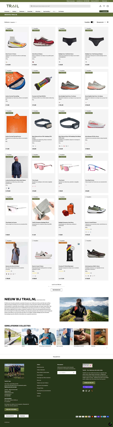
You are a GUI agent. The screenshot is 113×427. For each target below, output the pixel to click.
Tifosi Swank (35, 180)
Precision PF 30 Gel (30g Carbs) (66, 266)
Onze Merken (40, 375)
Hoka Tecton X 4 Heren (11, 53)
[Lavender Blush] (35, 186)
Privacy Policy (40, 388)
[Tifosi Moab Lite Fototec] (17, 209)
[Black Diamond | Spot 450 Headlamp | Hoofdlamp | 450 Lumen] (70, 123)
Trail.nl (8, 422)
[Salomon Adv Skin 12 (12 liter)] (17, 253)
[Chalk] (6, 188)
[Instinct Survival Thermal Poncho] (17, 123)
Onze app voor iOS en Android (43, 377)
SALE (54, 11)
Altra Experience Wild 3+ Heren (92, 266)
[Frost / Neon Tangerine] (6, 62)
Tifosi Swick (61, 180)
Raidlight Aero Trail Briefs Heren (66, 53)
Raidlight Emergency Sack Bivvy (66, 222)
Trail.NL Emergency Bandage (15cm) (40, 222)
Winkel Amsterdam (71, 1)
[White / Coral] (93, 276)
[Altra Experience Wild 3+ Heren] (96, 253)
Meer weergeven (56, 289)
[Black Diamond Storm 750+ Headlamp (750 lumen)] (43, 123)
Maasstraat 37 (8, 391)
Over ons (39, 380)
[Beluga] (59, 102)
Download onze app (88, 382)
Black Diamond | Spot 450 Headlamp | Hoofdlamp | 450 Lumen (70, 137)
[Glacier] (90, 232)
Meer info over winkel (11, 409)
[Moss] (86, 232)
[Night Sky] (9, 188)
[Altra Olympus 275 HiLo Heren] (96, 123)
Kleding (14, 11)
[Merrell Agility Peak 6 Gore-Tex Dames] (96, 83)
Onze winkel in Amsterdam (43, 372)
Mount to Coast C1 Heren (37, 266)
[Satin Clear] (59, 186)
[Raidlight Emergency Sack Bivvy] (70, 209)
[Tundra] (66, 146)
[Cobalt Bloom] (86, 185)
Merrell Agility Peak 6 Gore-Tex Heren (67, 96)
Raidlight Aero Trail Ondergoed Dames (94, 53)
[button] (107, 6)
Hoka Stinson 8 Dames (37, 53)
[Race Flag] (9, 274)
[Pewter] (35, 146)
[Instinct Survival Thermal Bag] (17, 83)
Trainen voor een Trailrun (42, 382)
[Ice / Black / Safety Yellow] (86, 276)
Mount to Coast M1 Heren (90, 222)
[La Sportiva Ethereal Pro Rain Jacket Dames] (17, 167)
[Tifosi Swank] (43, 167)
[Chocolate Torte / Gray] (88, 276)
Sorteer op (7, 22)
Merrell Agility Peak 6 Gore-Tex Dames (94, 96)
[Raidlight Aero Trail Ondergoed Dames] (96, 41)
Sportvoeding (46, 11)
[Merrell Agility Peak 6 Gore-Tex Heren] (70, 83)
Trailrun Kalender (41, 369)
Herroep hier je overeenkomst (44, 390)
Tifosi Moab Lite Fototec (11, 222)
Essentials (30, 11)
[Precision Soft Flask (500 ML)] (43, 83)
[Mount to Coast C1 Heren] (43, 253)
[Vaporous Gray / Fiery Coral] (86, 143)
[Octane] (64, 146)
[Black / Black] (90, 276)
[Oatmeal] (88, 232)
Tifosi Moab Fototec (89, 180)
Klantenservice (40, 367)
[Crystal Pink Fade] (33, 186)
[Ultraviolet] (35, 276)
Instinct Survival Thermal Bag (12, 96)
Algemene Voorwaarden (42, 385)
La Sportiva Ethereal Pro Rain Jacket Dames (16, 180)
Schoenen (7, 11)
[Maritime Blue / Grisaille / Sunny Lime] (13, 274)
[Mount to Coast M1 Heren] (96, 209)
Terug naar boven (56, 356)
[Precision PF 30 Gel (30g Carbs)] (70, 253)
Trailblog (39, 393)
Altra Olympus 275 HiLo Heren (92, 136)
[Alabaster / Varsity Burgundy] (33, 62)
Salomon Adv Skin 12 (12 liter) (12, 266)
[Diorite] (86, 102)
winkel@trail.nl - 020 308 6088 (83, 1)
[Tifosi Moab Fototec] (96, 167)
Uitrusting (38, 11)
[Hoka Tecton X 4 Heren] (17, 41)
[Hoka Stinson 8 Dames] (43, 41)
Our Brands (61, 11)
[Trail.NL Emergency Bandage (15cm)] (43, 209)
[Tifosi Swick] (70, 167)
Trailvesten (21, 11)
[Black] (59, 62)
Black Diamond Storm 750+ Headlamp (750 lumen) (42, 137)
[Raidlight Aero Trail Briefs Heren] (70, 41)
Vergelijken (87, 22)
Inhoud (38, 395)
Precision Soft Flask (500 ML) (39, 96)
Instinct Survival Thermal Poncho (13, 136)
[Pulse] (33, 276)
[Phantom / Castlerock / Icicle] (11, 274)
